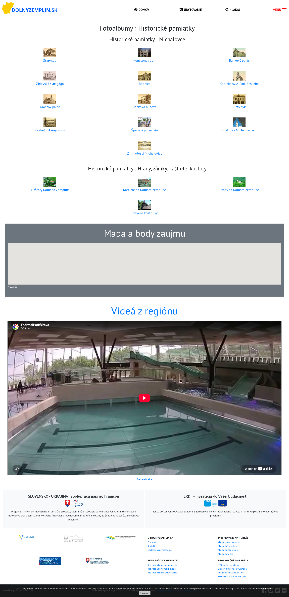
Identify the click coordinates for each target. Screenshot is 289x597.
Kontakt (151, 546)
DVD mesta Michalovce (228, 565)
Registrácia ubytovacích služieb (162, 568)
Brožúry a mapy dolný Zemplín (232, 568)
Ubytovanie (192, 10)
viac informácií (263, 588)
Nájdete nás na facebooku (160, 550)
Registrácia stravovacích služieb (162, 572)
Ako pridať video (225, 554)
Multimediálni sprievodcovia (231, 572)
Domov (143, 10)
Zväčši (13, 286)
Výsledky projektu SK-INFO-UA (232, 576)
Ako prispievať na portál (229, 542)
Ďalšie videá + (144, 479)
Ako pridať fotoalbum (228, 546)
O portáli (152, 542)
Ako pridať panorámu (228, 550)
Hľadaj (234, 10)
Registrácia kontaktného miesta (162, 565)
